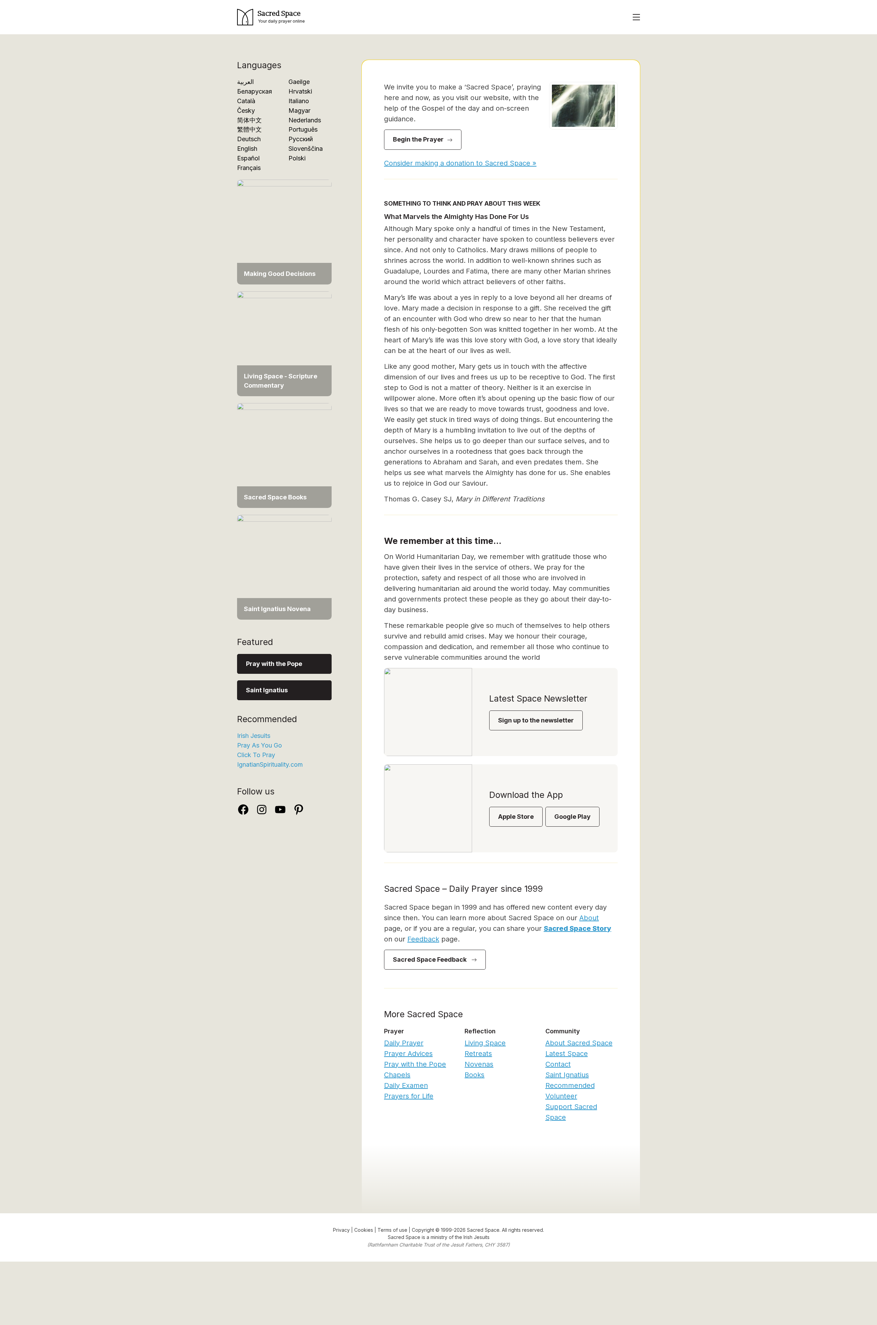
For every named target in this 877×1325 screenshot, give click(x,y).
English (247, 148)
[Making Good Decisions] (284, 231)
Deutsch (249, 139)
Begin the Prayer (418, 139)
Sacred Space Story (577, 928)
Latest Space (566, 1053)
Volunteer (561, 1096)
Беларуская (254, 91)
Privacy (341, 1230)
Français (249, 167)
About (589, 918)
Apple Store (516, 816)
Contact (558, 1064)
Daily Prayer (403, 1043)
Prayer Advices (408, 1053)
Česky (246, 110)
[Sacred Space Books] (284, 455)
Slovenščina (305, 148)
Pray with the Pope (274, 663)
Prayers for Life (408, 1096)
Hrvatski (300, 91)
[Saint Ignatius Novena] (284, 566)
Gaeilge (299, 81)
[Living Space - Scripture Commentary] (284, 343)
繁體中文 (249, 129)
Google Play (572, 816)
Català (246, 101)
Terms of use (392, 1230)
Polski (297, 158)
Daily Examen (406, 1085)
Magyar (299, 110)
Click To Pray (256, 754)
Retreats (478, 1053)
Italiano (298, 101)
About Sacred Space (579, 1043)
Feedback (423, 939)
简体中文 (249, 120)
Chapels (397, 1075)
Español (248, 158)
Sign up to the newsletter (536, 720)
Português (303, 129)
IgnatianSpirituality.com (270, 764)
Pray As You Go (259, 745)
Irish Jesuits (253, 735)
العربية (245, 81)
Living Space (485, 1043)
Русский (300, 139)
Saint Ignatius (267, 690)
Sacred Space (404, 1237)
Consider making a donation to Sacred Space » (460, 163)
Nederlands (304, 120)
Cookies (363, 1230)
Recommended (570, 1085)
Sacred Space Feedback (430, 959)
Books (474, 1075)
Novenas (479, 1064)
